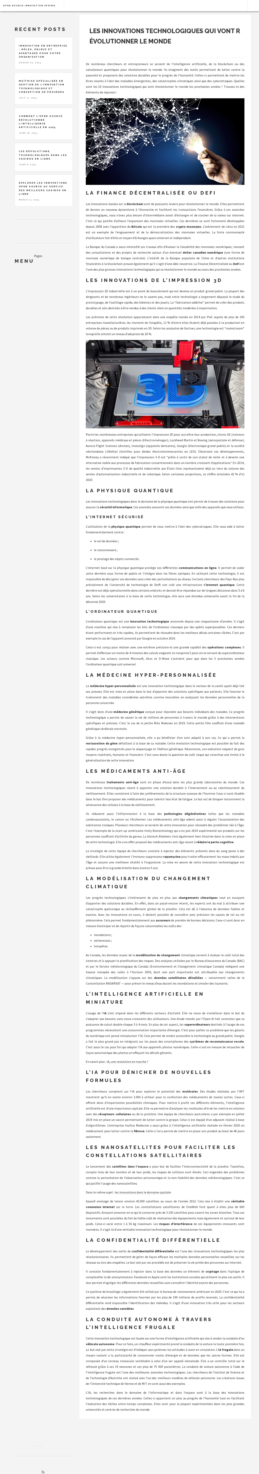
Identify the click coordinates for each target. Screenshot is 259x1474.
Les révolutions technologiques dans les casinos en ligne (43, 155)
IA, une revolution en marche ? (127, 1062)
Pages (38, 256)
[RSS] (43, 1472)
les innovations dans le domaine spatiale (143, 1192)
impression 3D (98, 291)
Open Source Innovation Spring (29, 5)
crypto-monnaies (188, 226)
